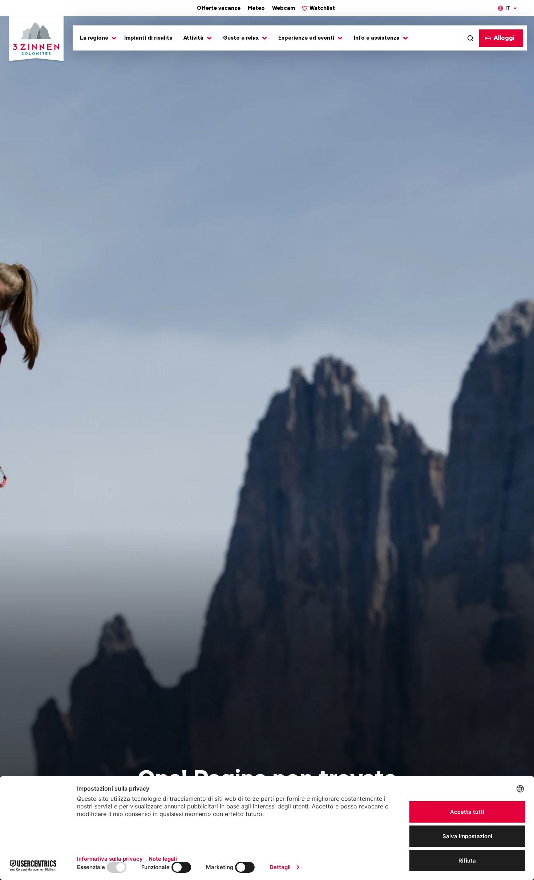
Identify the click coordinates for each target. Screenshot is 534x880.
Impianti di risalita (148, 38)
